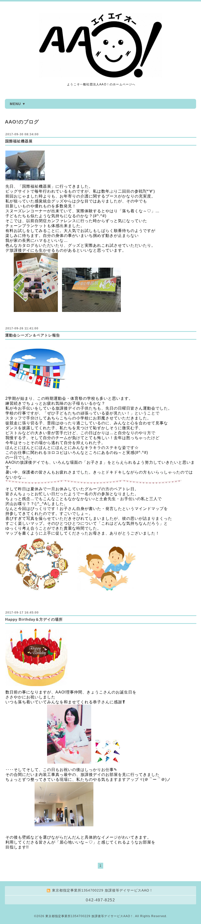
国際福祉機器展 (19, 141)
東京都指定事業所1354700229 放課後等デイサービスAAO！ (89, 916)
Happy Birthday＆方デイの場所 (34, 619)
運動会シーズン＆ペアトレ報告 (32, 335)
